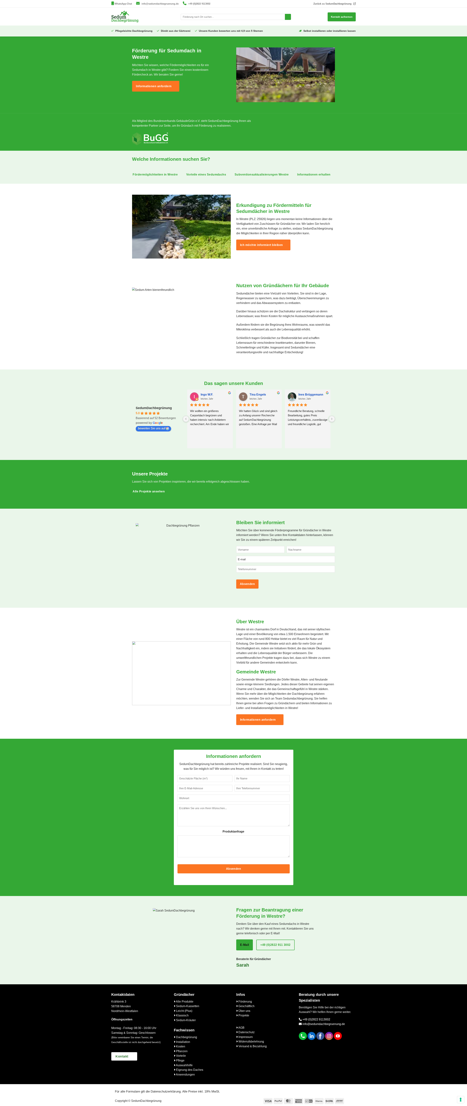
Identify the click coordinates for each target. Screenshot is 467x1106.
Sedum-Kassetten (187, 1006)
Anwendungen (185, 1074)
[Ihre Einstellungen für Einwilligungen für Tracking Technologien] (460, 1099)
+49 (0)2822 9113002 (199, 3)
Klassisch (182, 1015)
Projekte (243, 1015)
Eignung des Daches (189, 1069)
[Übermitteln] (288, 17)
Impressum (245, 1036)
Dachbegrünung (186, 1037)
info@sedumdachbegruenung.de (160, 3)
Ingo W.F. (207, 394)
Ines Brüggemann (310, 394)
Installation (182, 1041)
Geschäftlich (246, 1006)
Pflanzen (181, 1051)
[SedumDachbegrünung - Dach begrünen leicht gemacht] (125, 16)
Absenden (247, 583)
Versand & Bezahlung (252, 1046)
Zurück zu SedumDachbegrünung (332, 3)
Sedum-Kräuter (185, 1020)
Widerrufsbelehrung (251, 1041)
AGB (241, 1027)
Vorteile (180, 1055)
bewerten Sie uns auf (151, 428)
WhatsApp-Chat (123, 3)
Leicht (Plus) (183, 1010)
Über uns (244, 1010)
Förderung (245, 1001)
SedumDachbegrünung (154, 408)
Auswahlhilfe (184, 1065)
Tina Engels (258, 394)
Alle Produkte (184, 1001)
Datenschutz (246, 1032)
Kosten (180, 1046)
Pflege (179, 1060)
